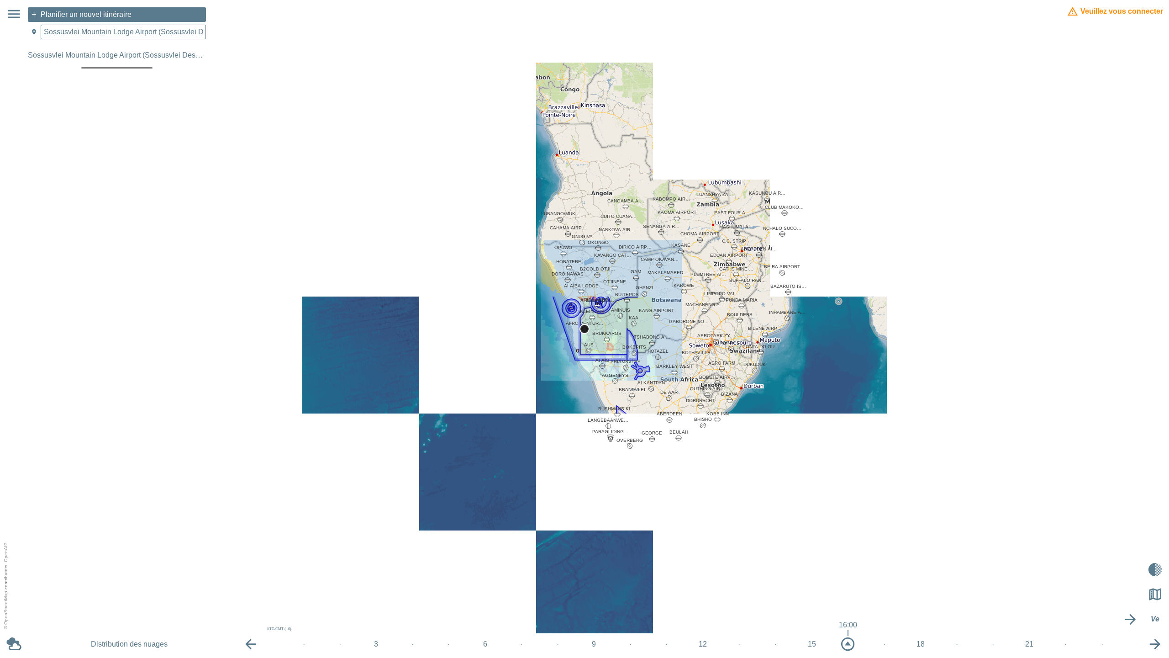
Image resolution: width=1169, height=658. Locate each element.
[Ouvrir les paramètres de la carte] (1155, 594)
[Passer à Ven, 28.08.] (1155, 644)
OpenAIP (5, 552)
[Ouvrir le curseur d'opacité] (1155, 569)
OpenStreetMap (5, 608)
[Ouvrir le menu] (14, 14)
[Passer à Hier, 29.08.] (1130, 619)
